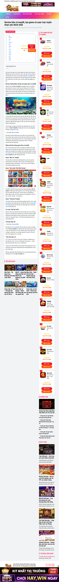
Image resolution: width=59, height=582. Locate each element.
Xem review (47, 56)
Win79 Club (50, 255)
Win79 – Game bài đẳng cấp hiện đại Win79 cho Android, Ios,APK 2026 (20, 275)
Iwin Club (49, 349)
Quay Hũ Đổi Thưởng (39, 14)
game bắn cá (9, 151)
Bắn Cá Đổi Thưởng (27, 14)
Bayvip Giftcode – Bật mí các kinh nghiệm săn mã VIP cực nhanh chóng (46, 478)
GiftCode (49, 14)
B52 (48, 110)
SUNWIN (49, 301)
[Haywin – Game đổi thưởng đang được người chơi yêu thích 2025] (43, 42)
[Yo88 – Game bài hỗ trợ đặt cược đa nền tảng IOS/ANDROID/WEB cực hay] (43, 160)
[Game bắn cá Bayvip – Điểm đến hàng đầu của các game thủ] (20, 284)
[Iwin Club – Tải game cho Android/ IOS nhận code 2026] (9, 267)
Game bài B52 (15, 224)
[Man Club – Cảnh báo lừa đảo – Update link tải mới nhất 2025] (31, 267)
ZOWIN (48, 182)
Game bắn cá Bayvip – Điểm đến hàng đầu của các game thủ (20, 291)
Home (5, 27)
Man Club (49, 373)
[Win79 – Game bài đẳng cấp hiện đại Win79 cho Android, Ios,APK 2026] (20, 267)
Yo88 (48, 158)
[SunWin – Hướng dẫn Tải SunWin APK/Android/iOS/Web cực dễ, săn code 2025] (43, 303)
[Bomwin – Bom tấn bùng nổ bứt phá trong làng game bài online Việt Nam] (43, 280)
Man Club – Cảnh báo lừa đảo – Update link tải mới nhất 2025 (31, 274)
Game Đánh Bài (16, 14)
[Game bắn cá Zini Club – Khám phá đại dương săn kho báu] (31, 284)
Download (32, 50)
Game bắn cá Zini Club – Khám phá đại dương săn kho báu (31, 291)
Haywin (49, 40)
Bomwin (49, 278)
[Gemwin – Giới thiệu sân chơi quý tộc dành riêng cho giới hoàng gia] (43, 137)
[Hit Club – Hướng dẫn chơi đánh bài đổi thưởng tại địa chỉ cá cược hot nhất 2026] (43, 328)
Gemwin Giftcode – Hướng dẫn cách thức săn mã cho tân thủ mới (47, 544)
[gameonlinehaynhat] (7, 565)
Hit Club (49, 326)
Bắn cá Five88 (15, 132)
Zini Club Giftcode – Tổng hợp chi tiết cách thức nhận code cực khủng (46, 522)
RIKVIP (48, 62)
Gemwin (49, 135)
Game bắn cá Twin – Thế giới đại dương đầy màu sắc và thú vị (9, 291)
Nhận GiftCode (24, 48)
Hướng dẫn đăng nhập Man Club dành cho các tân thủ (47, 412)
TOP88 (48, 231)
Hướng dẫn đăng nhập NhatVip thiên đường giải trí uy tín (46, 421)
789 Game (49, 85)
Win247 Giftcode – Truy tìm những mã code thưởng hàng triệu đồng (46, 500)
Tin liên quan (10, 261)
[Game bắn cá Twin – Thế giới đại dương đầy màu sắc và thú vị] (9, 284)
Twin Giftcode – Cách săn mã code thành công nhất (46, 457)
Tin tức (7, 17)
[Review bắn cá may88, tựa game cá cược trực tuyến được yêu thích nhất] (10, 48)
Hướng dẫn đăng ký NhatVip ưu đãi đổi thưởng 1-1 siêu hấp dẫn (46, 427)
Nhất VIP (49, 206)
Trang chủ (8, 14)
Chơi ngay (32, 46)
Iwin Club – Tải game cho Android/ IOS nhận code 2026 (9, 274)
